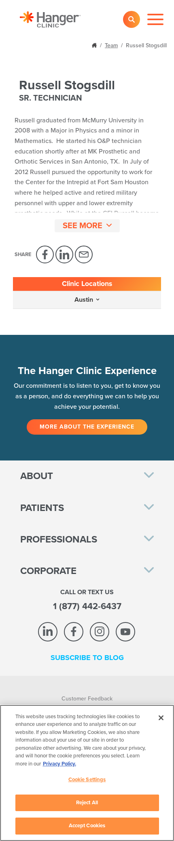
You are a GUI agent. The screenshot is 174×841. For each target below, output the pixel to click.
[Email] (84, 254)
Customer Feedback (87, 698)
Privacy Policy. (59, 764)
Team (111, 45)
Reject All (87, 802)
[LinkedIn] (64, 254)
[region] (87, 773)
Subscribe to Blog (87, 657)
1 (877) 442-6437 (87, 606)
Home (95, 44)
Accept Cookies (87, 825)
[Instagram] (99, 631)
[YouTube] (125, 631)
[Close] (161, 718)
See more (82, 226)
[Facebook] (45, 254)
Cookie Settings (87, 779)
